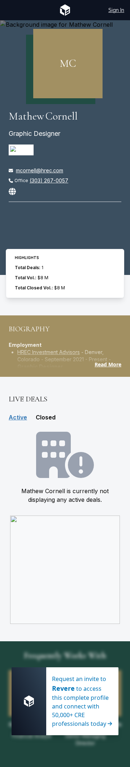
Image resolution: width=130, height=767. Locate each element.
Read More (108, 364)
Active (18, 417)
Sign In (116, 10)
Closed (46, 417)
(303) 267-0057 (49, 180)
